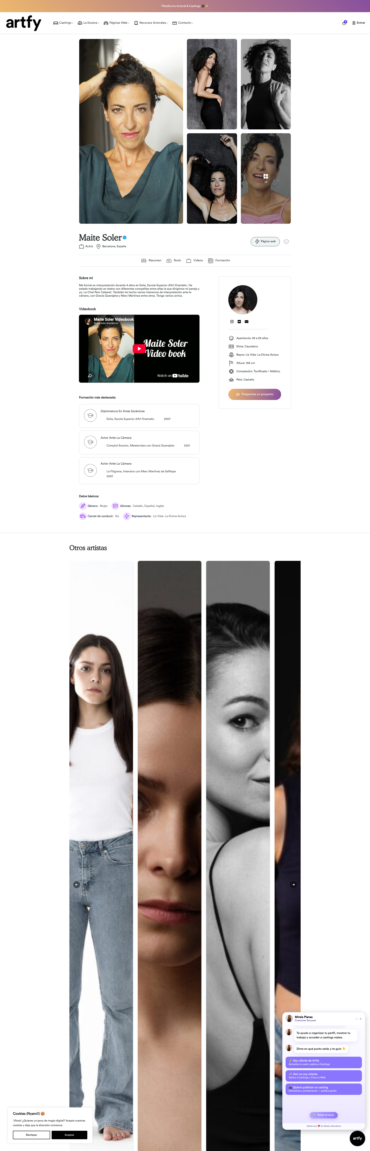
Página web (268, 241)
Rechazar (31, 1135)
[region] (50, 1125)
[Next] (293, 884)
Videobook (87, 309)
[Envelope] (246, 321)
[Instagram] (232, 321)
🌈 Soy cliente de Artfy (309, 1062)
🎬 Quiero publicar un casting (312, 1089)
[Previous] (76, 884)
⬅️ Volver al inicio (324, 1115)
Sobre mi (86, 278)
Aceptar (69, 1135)
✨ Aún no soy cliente (307, 1076)
